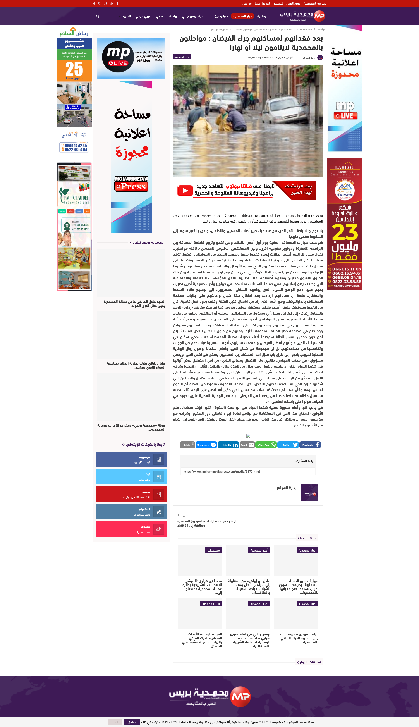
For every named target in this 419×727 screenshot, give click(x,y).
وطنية (261, 15)
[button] (310, 444)
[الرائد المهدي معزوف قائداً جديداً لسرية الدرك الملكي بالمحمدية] (296, 613)
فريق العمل (293, 3)
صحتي (160, 15)
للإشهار (278, 3)
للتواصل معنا (263, 3)
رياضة (173, 15)
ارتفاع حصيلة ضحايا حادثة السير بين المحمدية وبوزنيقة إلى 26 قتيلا (206, 522)
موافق (132, 722)
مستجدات (214, 550)
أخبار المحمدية (242, 16)
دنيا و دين (221, 15)
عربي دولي (143, 15)
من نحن (247, 3)
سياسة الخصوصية (315, 3)
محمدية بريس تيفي (196, 15)
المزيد (126, 15)
